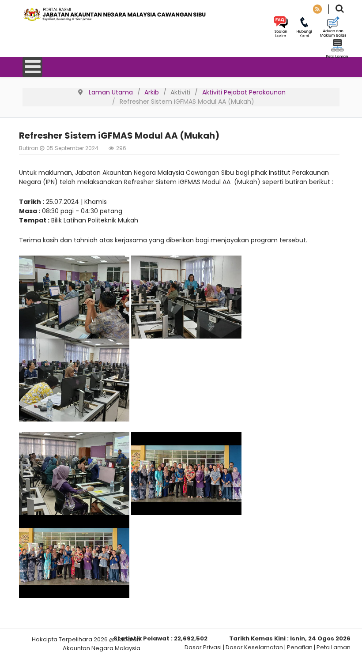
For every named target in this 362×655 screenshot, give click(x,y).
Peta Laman (334, 647)
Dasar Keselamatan (254, 647)
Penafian (300, 647)
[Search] (340, 9)
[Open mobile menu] (32, 67)
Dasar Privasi (203, 647)
